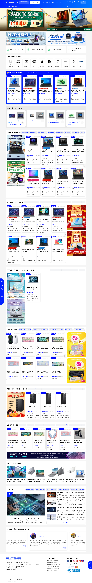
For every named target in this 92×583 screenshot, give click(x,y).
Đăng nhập (76, 1)
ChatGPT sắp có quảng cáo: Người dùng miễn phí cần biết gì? (70, 500)
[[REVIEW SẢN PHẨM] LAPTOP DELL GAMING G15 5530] (16, 472)
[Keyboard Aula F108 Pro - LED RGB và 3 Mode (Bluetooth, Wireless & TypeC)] (28, 363)
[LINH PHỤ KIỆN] (46, 455)
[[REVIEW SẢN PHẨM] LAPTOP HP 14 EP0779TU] (75, 472)
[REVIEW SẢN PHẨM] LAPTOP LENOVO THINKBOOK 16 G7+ (36, 480)
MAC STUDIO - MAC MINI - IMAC (70, 270)
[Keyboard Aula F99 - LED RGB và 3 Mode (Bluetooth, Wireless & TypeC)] (43, 363)
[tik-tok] (2, 301)
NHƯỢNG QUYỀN (66, 6)
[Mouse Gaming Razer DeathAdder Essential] (13, 339)
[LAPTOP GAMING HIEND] (16, 147)
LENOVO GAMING (42, 132)
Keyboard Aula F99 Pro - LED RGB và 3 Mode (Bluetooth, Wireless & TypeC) (57, 372)
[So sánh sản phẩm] (2, 289)
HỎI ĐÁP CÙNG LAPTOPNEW (77, 489)
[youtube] (2, 297)
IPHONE (52, 270)
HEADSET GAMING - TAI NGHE (56, 329)
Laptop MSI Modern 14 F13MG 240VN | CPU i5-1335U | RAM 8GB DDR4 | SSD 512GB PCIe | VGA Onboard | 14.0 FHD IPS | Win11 (58, 250)
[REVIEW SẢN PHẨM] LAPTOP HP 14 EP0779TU (75, 480)
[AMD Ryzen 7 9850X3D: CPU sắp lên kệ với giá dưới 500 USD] (51, 495)
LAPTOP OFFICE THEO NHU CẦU (31, 202)
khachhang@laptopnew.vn (16, 568)
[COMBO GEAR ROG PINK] (76, 344)
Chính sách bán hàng (52, 560)
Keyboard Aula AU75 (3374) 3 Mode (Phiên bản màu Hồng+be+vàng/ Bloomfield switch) (57, 347)
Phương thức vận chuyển (53, 564)
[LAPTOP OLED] (76, 243)
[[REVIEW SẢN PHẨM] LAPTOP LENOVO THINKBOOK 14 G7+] (56, 472)
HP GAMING (67, 132)
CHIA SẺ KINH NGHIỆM (64, 489)
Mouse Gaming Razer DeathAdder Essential (13, 347)
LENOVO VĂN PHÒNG (46, 202)
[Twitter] (71, 561)
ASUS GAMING (59, 132)
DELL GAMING (75, 132)
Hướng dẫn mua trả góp (53, 566)
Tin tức (10, 489)
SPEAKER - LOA (38, 425)
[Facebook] (68, 561)
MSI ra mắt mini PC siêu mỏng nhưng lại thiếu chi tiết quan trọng (70, 514)
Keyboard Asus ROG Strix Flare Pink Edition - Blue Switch (13, 372)
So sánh (11, 96)
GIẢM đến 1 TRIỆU (46, 73)
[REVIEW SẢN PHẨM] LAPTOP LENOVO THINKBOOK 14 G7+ (55, 480)
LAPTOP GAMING (13, 132)
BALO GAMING (68, 329)
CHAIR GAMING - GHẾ (79, 329)
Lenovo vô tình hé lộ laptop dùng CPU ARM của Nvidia (23, 519)
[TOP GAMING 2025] (16, 173)
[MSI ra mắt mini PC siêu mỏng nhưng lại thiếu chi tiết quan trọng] (51, 517)
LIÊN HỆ (73, 6)
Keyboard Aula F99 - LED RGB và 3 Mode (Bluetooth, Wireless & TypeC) (42, 372)
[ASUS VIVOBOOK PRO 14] (16, 285)
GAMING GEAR (12, 330)
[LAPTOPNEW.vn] (12, 2)
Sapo (15, 581)
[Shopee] (79, 561)
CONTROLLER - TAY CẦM (75, 425)
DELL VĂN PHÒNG (57, 202)
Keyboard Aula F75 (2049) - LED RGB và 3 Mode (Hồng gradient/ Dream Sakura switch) (28, 347)
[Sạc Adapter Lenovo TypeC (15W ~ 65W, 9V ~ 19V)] (79, 433)
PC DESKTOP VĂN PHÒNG (34, 389)
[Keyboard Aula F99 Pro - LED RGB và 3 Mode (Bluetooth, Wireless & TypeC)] (58, 363)
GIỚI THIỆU (36, 6)
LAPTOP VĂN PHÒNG (15, 202)
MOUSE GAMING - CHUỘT (25, 329)
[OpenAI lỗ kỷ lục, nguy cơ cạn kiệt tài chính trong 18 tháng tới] (51, 510)
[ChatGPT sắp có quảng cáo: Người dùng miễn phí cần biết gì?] (51, 502)
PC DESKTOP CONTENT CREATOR (61, 389)
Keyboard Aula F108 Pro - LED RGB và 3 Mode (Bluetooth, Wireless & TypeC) (27, 372)
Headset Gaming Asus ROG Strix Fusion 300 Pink (51, 441)
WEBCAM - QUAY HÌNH (49, 425)
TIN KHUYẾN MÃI (46, 2)
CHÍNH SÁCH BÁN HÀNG (44, 6)
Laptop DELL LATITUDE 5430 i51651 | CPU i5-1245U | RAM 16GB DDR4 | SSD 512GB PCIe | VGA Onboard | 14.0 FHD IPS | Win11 (28, 220)
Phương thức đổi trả (52, 562)
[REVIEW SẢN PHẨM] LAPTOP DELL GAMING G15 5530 (16, 480)
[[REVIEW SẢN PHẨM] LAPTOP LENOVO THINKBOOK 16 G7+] (36, 472)
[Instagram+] (74, 561)
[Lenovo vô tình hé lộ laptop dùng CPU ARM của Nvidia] (26, 504)
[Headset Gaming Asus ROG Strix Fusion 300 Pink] (52, 433)
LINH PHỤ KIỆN (12, 425)
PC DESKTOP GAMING (47, 389)
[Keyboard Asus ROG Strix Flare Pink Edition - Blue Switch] (13, 363)
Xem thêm (81, 270)
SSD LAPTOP (30, 425)
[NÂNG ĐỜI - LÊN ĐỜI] (26, 38)
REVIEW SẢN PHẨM (56, 2)
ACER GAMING (84, 132)
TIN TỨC (52, 6)
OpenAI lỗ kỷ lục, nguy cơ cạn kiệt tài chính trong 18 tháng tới (69, 507)
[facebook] (2, 293)
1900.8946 (13, 569)
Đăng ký (76, 2)
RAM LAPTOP (22, 425)
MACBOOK (58, 270)
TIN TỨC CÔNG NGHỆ (51, 489)
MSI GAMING (51, 132)
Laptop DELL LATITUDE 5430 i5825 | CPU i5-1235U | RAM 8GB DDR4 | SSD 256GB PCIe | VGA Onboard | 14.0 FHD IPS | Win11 (30, 91)
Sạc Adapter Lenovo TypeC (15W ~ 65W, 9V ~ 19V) (78, 441)
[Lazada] (82, 561)
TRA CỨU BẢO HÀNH (80, 6)
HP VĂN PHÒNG (66, 202)
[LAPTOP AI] (76, 217)
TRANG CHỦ (29, 6)
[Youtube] (77, 561)
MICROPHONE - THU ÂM (62, 425)
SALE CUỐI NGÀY (15, 73)
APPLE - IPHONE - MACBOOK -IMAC (20, 270)
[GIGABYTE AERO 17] (16, 311)
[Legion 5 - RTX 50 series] (66, 38)
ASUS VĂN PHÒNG (76, 202)
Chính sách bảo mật (52, 570)
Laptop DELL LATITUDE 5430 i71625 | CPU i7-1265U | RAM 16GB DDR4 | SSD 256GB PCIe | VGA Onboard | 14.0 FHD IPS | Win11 (58, 220)
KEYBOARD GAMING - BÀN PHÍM (40, 329)
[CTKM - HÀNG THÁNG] (46, 19)
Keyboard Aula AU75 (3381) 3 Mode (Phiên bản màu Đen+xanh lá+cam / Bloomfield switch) (42, 347)
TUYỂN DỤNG (58, 6)
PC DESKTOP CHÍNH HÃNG (17, 389)
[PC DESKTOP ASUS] (16, 404)
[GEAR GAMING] (76, 370)
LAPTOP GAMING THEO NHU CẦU (28, 132)
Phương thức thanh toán (53, 568)
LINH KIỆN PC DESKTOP (76, 389)
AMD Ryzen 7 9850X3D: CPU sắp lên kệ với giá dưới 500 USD (70, 492)
